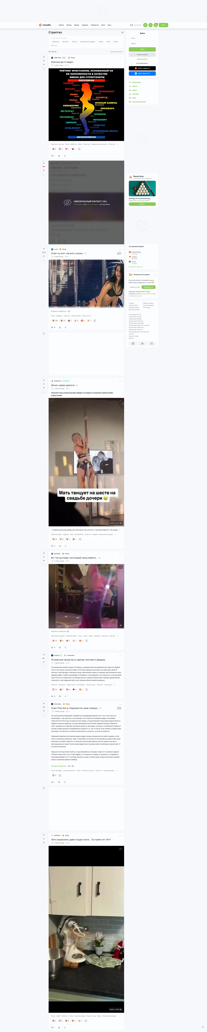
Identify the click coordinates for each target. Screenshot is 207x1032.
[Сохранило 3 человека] (60, 696)
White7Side (57, 57)
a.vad (55, 249)
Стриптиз (112, 144)
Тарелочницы (90, 685)
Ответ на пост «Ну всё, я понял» (67, 253)
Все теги (54, 45)
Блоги (103, 25)
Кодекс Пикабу (133, 305)
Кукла (94, 1016)
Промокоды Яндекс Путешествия (139, 325)
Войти (163, 25)
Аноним (56, 655)
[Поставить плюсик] (43, 56)
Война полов (71, 685)
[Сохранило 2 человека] (59, 155)
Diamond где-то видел (62, 62)
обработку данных (143, 294)
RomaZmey (57, 704)
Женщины (105, 636)
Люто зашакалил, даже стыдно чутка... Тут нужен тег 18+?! (81, 839)
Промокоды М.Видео (135, 319)
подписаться (148, 287)
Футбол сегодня (134, 336)
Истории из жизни (88, 770)
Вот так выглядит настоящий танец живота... (74, 557)
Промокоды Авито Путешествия (139, 332)
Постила (131, 334)
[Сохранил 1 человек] (59, 782)
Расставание (81, 685)
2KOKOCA (57, 835)
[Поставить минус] (43, 64)
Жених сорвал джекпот (63, 385)
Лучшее (68, 25)
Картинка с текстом (57, 144)
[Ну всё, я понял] (85, 253)
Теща (71, 534)
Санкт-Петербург (56, 770)
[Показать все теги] (117, 144)
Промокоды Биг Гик (135, 314)
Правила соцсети (148, 303)
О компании (146, 307)
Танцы (80, 636)
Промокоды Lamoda (135, 316)
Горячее (61, 25)
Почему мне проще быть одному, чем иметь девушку (78, 659)
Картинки (74, 144)
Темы (109, 25)
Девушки (59, 316)
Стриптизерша (76, 316)
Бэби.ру (131, 338)
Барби (58, 1016)
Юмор (67, 144)
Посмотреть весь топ (136, 267)
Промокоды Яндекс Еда (136, 327)
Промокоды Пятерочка (136, 321)
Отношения (108, 685)
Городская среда (108, 770)
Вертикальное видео (106, 534)
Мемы (80, 144)
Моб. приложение (134, 309)
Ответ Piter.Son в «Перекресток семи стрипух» (74, 708)
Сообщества (95, 25)
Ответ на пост (86, 316)
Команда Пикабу (134, 307)
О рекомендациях (148, 305)
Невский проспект (69, 770)
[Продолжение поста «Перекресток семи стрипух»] (100, 708)
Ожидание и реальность (99, 144)
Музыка (112, 636)
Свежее (76, 25)
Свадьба (65, 534)
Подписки (85, 25)
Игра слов (86, 144)
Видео (99, 1016)
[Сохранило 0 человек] (60, 546)
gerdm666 (57, 553)
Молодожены (78, 534)
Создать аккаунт (142, 54)
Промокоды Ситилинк (135, 329)
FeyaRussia (57, 381)
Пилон (71, 1016)
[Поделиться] (64, 155)
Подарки (95, 534)
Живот (91, 636)
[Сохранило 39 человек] (60, 327)
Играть (142, 204)
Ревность (54, 685)
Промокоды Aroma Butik (136, 323)
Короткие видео (56, 534)
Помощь (131, 303)
